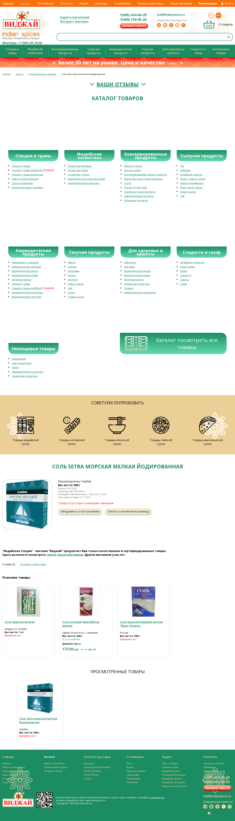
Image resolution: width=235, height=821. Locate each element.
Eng (218, 15)
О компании (122, 3)
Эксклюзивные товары (55, 767)
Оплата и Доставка (97, 757)
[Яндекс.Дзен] (177, 25)
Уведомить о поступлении (80, 511)
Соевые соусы (76, 296)
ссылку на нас (157, 797)
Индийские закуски (191, 174)
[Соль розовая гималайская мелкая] (86, 602)
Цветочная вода (21, 363)
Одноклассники (211, 771)
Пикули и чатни (133, 166)
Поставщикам (134, 778)
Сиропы (72, 266)
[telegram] (165, 25)
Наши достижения (136, 771)
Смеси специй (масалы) (25, 178)
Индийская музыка (171, 778)
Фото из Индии (170, 763)
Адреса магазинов (74, 17)
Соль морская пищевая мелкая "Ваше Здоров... (141, 624)
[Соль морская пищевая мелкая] (144, 602)
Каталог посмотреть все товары (187, 343)
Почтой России (91, 774)
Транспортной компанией (97, 767)
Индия (83, 3)
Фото (129, 763)
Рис (182, 166)
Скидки (87, 778)
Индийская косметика (137, 284)
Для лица (129, 266)
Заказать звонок (134, 26)
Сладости (185, 275)
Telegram (208, 774)
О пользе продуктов (13, 778)
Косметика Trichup (78, 174)
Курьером (89, 763)
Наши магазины (181, 3)
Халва (183, 271)
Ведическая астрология (174, 786)
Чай (182, 196)
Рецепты (66, 3)
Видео (130, 767)
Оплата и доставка (150, 3)
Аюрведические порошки (26, 266)
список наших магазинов (65, 555)
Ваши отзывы (118, 84)
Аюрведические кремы (25, 275)
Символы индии (170, 767)
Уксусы (72, 275)
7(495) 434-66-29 (133, 15)
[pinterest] (183, 25)
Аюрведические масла (25, 271)
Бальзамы (73, 271)
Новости (6, 763)
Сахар (183, 284)
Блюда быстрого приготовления (143, 178)
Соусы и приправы (22, 183)
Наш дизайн (133, 774)
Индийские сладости (192, 262)
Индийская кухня (171, 771)
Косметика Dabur (78, 170)
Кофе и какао (188, 191)
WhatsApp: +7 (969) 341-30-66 (22, 43)
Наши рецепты (10, 774)
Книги (15, 367)
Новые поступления (54, 763)
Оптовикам (46, 3)
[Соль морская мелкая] (28, 602)
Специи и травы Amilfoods (27, 170)
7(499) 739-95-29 (133, 19)
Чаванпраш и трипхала (25, 262)
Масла (71, 262)
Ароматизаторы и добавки (42, 74)
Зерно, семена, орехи (192, 178)
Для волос (130, 262)
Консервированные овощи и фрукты (145, 174)
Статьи (5, 782)
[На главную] (21, 29)
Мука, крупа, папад (191, 187)
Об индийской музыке (173, 774)
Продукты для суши (135, 187)
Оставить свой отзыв (33, 564)
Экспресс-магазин (74, 21)
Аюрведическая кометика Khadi (86, 178)
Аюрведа (101, 3)
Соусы (127, 183)
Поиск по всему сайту (13, 767)
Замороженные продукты (139, 196)
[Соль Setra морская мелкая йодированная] (40, 698)
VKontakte (208, 767)
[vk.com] (159, 25)
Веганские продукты (136, 200)
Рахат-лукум (187, 266)
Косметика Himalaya (80, 166)
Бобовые (185, 170)
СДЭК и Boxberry (93, 771)
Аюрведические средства (26, 296)
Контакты (210, 757)
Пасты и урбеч (132, 170)
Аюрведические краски (137, 271)
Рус (211, 15)
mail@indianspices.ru (171, 14)
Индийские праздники (173, 782)
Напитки (73, 279)
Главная (7, 3)
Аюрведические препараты (140, 292)
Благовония (19, 358)
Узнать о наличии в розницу (128, 511)
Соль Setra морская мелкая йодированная (38, 720)
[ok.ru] (171, 25)
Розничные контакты (214, 763)
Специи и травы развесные (27, 174)
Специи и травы (21, 166)
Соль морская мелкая (20, 622)
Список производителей (15, 771)
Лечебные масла (21, 279)
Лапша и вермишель (192, 183)
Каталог (25, 3)
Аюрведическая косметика (83, 183)
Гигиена (128, 288)
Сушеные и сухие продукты (140, 191)
